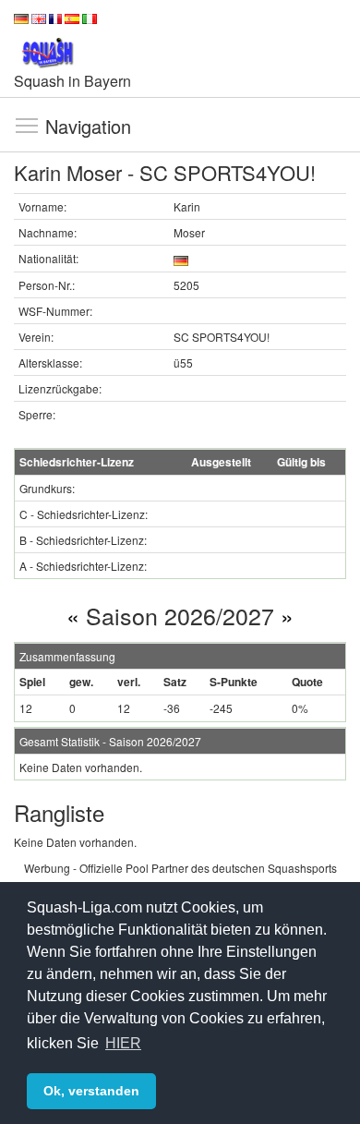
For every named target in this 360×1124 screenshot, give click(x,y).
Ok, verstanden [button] (91, 1090)
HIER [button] (123, 1043)
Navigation (27, 125)
